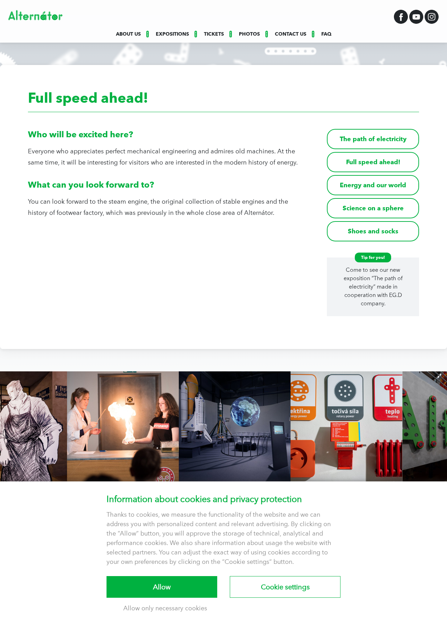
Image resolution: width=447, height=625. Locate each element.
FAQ (326, 34)
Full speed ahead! (373, 162)
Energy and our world (373, 185)
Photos (249, 34)
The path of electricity (373, 139)
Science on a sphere (373, 208)
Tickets (214, 34)
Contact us (290, 34)
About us (128, 34)
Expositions (172, 34)
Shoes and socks (373, 231)
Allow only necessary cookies (165, 608)
